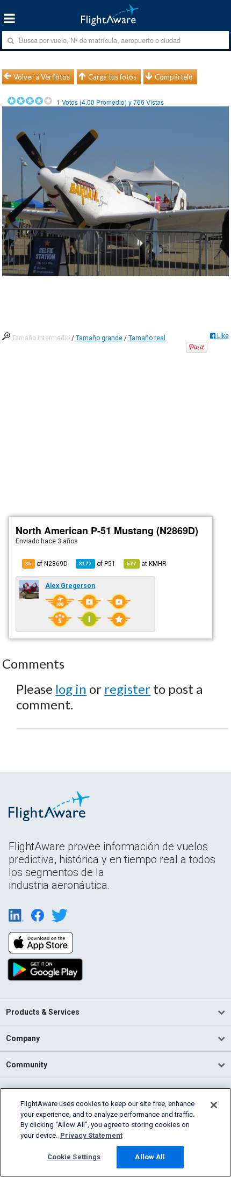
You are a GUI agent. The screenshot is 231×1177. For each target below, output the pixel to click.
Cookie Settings (74, 1157)
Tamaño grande (99, 338)
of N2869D (46, 564)
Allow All (150, 1157)
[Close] (214, 1105)
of (97, 564)
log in (70, 689)
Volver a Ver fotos (41, 77)
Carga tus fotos (112, 77)
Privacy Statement (91, 1135)
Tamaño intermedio (41, 338)
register (127, 689)
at (147, 564)
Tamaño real (146, 338)
